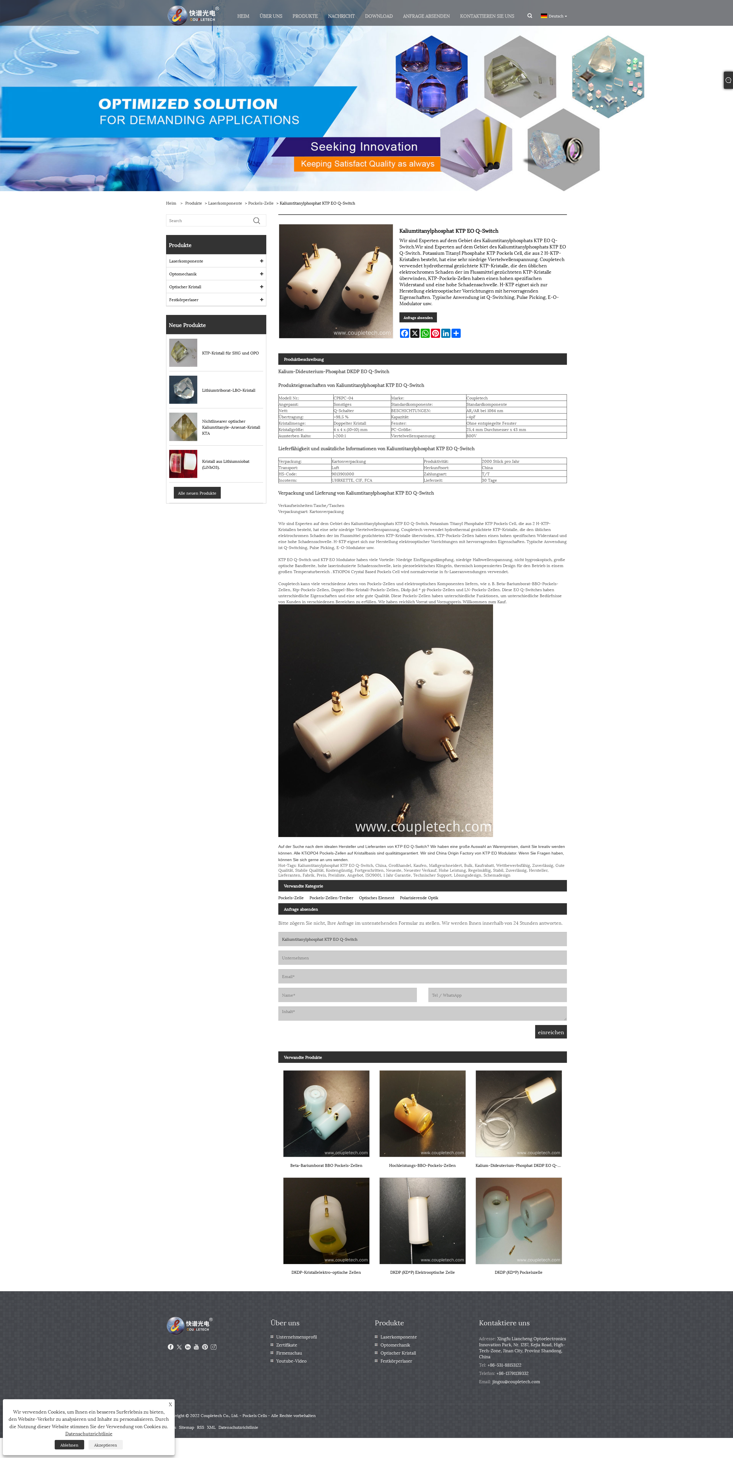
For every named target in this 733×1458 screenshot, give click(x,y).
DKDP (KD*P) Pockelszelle (519, 1272)
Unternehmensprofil (296, 1336)
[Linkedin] (188, 1347)
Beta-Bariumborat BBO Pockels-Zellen (326, 1165)
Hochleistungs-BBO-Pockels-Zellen (422, 1165)
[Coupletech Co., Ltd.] (193, 15)
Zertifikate (286, 1344)
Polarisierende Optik (419, 897)
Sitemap (186, 1427)
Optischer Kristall (185, 286)
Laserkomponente (225, 203)
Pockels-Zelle (261, 203)
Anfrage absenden (418, 317)
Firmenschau (289, 1352)
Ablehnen (69, 1445)
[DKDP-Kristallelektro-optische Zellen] (326, 1218)
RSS (200, 1427)
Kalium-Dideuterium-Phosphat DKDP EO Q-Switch (521, 1165)
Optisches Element (376, 897)
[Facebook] (171, 1347)
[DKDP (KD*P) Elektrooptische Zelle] (423, 1218)
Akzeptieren (105, 1445)
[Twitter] (179, 1347)
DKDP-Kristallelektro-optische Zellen (326, 1272)
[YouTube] (196, 1347)
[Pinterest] (205, 1347)
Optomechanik (183, 274)
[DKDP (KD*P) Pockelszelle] (519, 1218)
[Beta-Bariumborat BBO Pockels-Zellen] (326, 1111)
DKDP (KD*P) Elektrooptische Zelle (422, 1272)
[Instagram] (213, 1347)
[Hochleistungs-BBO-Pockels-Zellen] (423, 1111)
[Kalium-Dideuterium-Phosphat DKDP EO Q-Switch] (519, 1111)
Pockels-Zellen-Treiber (331, 897)
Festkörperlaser (183, 299)
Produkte (193, 203)
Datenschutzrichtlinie (238, 1427)
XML (211, 1427)
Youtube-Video (291, 1360)
